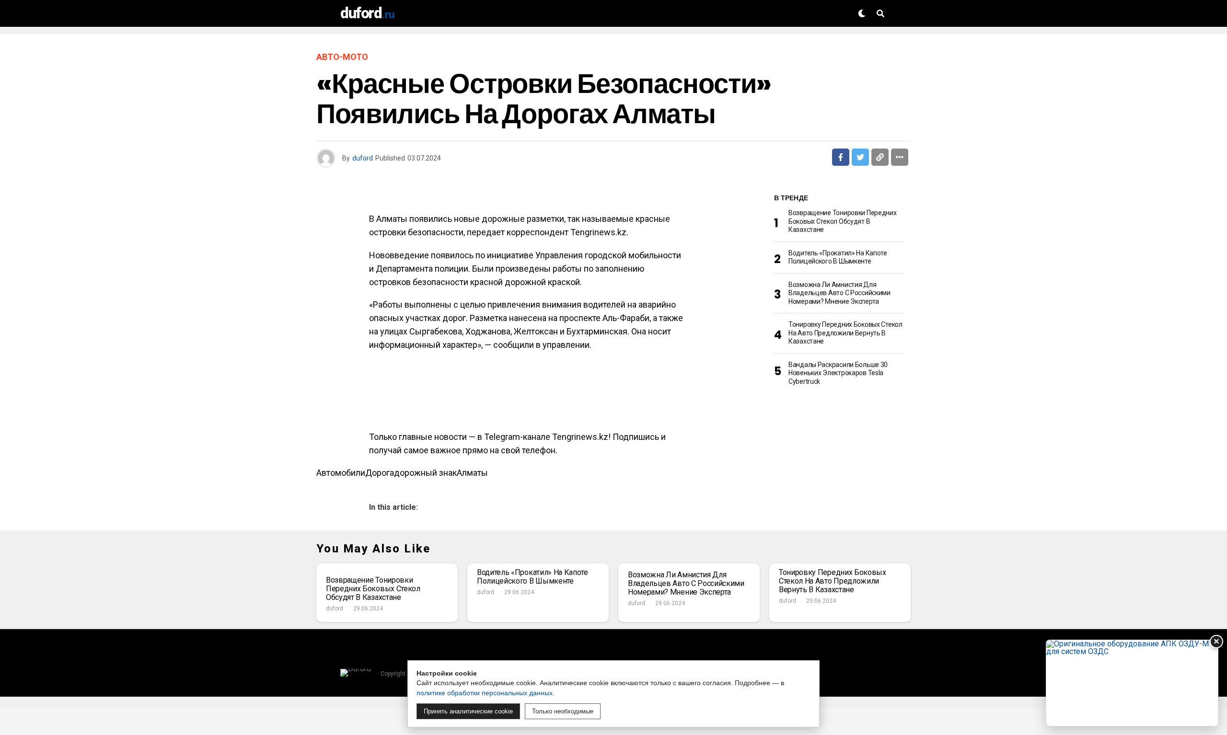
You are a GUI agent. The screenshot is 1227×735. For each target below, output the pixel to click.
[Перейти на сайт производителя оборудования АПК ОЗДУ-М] (1132, 683)
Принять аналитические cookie (468, 711)
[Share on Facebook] (840, 157)
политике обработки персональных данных (485, 693)
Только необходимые (562, 711)
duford (362, 158)
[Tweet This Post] (860, 157)
